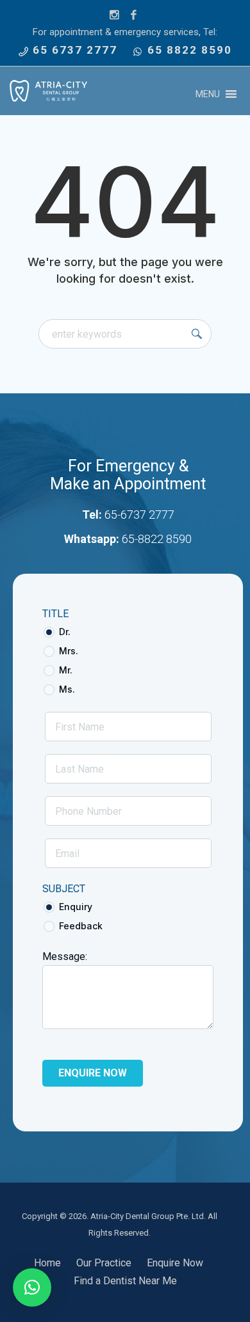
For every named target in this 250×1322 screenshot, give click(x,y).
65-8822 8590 (157, 539)
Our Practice (103, 1263)
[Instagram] (114, 15)
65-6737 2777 (139, 514)
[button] (208, 94)
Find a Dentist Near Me (125, 1281)
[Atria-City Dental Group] (48, 91)
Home (47, 1263)
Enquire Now (175, 1263)
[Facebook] (134, 15)
